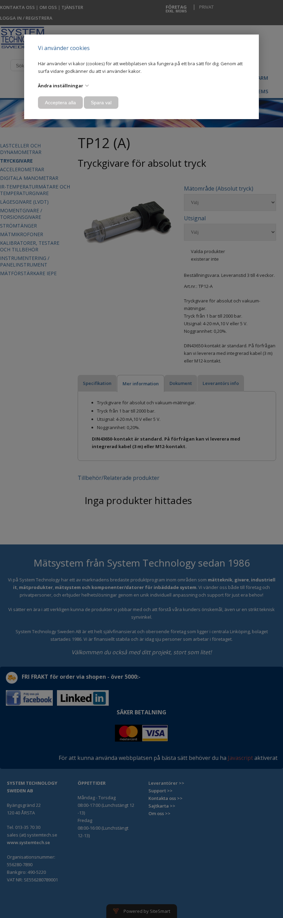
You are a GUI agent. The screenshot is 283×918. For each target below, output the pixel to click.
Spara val (101, 102)
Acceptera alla (60, 102)
